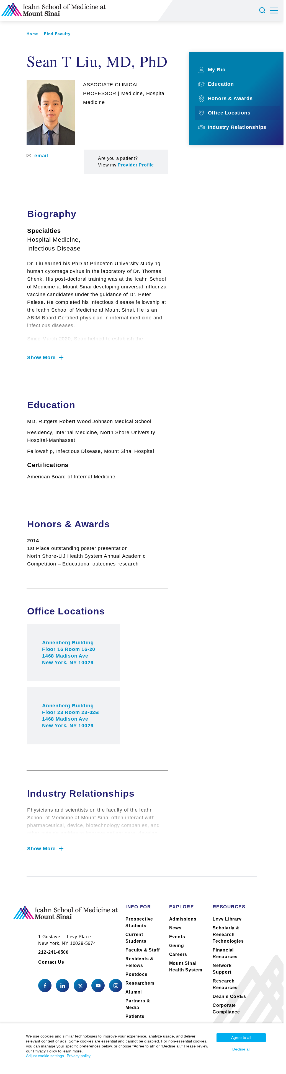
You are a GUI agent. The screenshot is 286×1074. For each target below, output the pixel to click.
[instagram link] (115, 985)
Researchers (140, 983)
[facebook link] (44, 985)
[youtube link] (98, 985)
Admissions (183, 919)
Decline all (241, 1049)
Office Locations (229, 113)
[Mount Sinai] (65, 916)
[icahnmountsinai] (62, 985)
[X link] (80, 985)
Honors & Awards (230, 98)
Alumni (133, 992)
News (175, 928)
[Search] (263, 10)
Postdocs (136, 974)
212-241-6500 (53, 952)
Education (221, 84)
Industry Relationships (237, 127)
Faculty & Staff (142, 950)
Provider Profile (136, 165)
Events (177, 936)
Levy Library (227, 919)
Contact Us (51, 962)
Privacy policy (79, 1056)
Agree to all (241, 1037)
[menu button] (277, 10)
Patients (134, 1016)
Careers (178, 954)
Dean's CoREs (229, 996)
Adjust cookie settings (45, 1056)
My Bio (217, 69)
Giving (176, 945)
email (41, 155)
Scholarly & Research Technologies (228, 934)
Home (32, 34)
